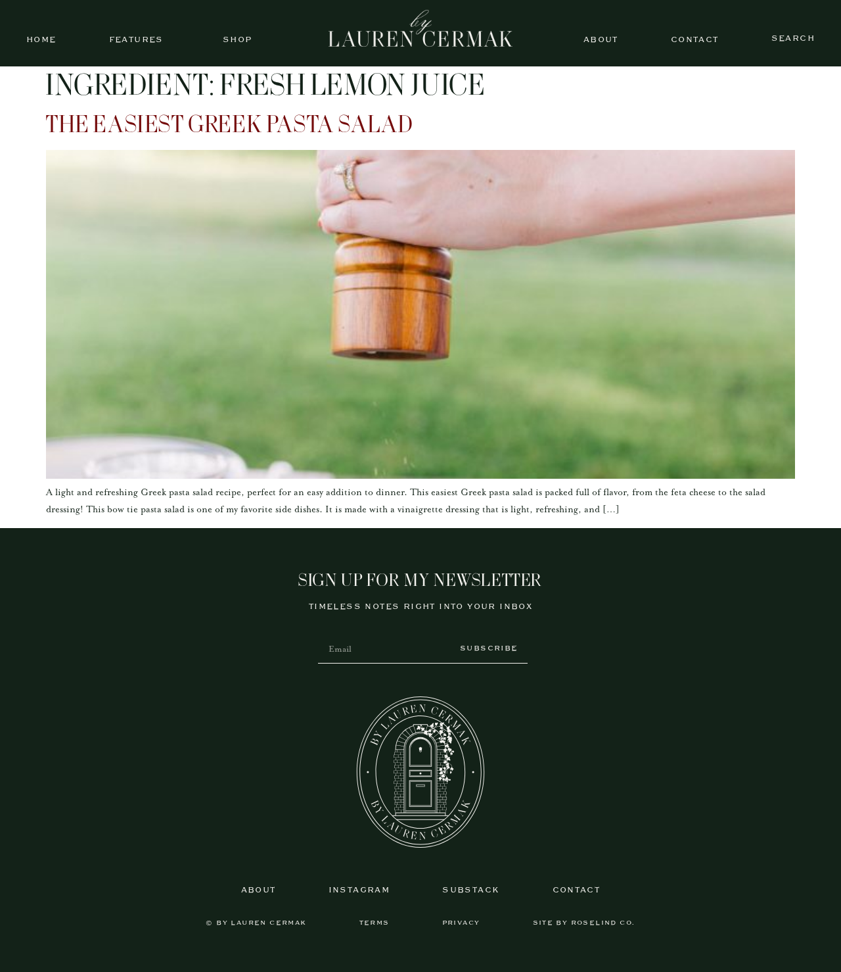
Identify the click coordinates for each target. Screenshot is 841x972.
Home (41, 40)
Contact (695, 40)
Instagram (359, 890)
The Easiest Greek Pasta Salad (229, 126)
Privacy (461, 923)
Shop (237, 40)
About (600, 40)
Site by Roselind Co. (584, 923)
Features (136, 40)
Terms (374, 923)
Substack (470, 890)
